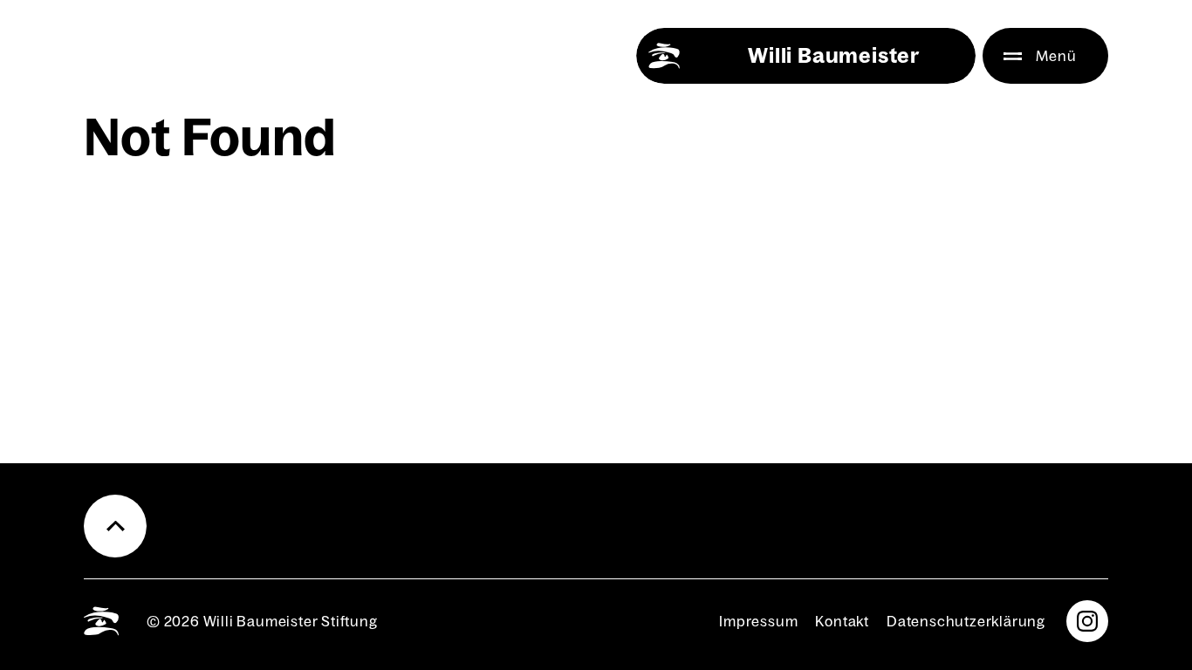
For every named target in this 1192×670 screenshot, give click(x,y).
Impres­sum (758, 621)
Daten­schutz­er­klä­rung (966, 621)
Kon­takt (842, 621)
